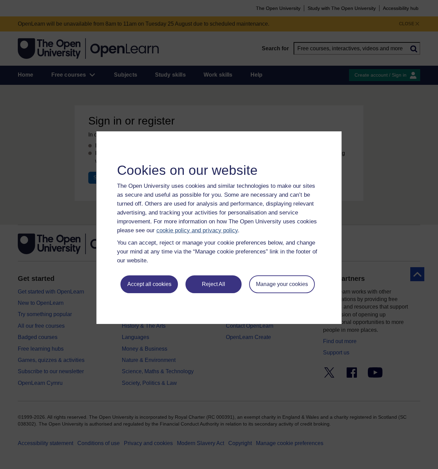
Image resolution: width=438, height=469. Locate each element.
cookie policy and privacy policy (197, 230)
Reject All (213, 284)
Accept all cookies (149, 284)
